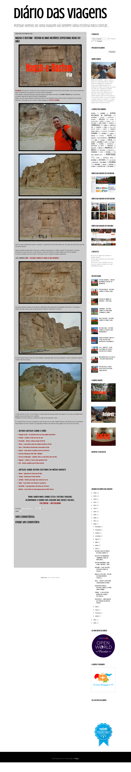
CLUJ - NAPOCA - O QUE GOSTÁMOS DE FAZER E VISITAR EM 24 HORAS (105, 349)
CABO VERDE (102, 123)
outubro (97, 533)
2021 (94, 508)
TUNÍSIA (104, 164)
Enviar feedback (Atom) (53, 577)
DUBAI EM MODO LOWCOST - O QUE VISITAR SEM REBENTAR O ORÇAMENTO (107, 339)
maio (96, 548)
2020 (95, 512)
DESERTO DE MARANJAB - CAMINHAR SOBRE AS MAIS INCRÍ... (102, 557)
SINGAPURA (95, 162)
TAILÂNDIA (112, 162)
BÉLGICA (102, 119)
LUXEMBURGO (110, 144)
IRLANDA (103, 140)
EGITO (105, 129)
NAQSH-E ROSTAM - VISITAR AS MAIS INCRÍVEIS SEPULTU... (103, 576)
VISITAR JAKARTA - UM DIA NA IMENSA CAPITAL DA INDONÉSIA (107, 281)
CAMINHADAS (95, 125)
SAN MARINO (112, 160)
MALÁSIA (110, 146)
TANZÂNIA (97, 164)
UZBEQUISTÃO (101, 166)
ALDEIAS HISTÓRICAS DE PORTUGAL (103, 114)
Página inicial (52, 572)
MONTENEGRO (111, 150)
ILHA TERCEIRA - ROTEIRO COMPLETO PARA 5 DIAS (106, 319)
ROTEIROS (102, 160)
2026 (95, 493)
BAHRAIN (93, 119)
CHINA (105, 125)
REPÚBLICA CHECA (108, 158)
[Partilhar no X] (40, 509)
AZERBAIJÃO (111, 117)
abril (96, 607)
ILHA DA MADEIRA (102, 138)
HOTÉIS (109, 136)
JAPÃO (93, 142)
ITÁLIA (110, 140)
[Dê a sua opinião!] (38, 509)
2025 (95, 496)
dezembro (98, 527)
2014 (94, 623)
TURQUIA (110, 164)
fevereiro (98, 613)
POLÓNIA (108, 152)
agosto (97, 539)
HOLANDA (101, 135)
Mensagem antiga (79, 572)
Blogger (77, 758)
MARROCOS (109, 148)
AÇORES (93, 113)
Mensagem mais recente (23, 572)
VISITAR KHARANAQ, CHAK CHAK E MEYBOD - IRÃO (102, 563)
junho (97, 545)
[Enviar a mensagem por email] (36, 509)
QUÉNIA (98, 158)
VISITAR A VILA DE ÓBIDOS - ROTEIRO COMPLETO (103, 552)
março (97, 610)
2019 (94, 515)
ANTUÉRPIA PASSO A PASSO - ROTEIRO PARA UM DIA (107, 358)
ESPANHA (94, 133)
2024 (95, 499)
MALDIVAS (93, 148)
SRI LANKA (103, 162)
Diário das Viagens (60, 13)
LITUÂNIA (101, 144)
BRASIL (102, 121)
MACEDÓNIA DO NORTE (97, 146)
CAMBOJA (111, 123)
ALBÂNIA (102, 113)
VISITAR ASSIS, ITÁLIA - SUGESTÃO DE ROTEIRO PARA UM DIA (105, 368)
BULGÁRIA (93, 123)
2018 (94, 518)
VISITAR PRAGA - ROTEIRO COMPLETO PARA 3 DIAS (106, 290)
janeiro (97, 616)
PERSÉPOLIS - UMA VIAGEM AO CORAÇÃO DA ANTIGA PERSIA (103, 601)
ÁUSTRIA (102, 117)
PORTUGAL (111, 154)
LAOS (106, 142)
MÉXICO (93, 150)
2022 (95, 505)
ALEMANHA (94, 117)
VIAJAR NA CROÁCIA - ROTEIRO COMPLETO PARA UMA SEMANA (103, 587)
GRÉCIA (93, 136)
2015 (94, 620)
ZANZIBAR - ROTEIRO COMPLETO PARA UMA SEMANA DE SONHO (105, 310)
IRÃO (20, 511)
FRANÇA (112, 133)
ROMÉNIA (93, 160)
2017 (94, 521)
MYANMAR (94, 152)
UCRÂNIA (93, 166)
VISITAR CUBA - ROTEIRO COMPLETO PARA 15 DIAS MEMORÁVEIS (106, 330)
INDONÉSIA (112, 138)
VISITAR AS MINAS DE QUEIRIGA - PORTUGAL (105, 300)
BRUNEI (108, 121)
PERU (101, 152)
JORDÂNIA (99, 142)
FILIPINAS (104, 133)
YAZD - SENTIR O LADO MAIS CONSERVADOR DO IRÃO (103, 582)
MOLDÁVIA (102, 150)
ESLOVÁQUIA (104, 131)
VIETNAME (110, 166)
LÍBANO (93, 144)
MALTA (100, 148)
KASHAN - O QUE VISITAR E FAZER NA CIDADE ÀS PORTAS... (102, 569)
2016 (94, 524)
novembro (98, 530)
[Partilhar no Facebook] (42, 509)
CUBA (105, 127)
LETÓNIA (112, 142)
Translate (99, 41)
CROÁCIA (98, 127)
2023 (95, 502)
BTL (113, 121)
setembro (98, 536)
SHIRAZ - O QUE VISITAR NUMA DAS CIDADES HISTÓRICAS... (102, 594)
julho (96, 542)
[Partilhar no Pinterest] (44, 509)
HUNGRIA (93, 138)
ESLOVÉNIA (111, 131)
